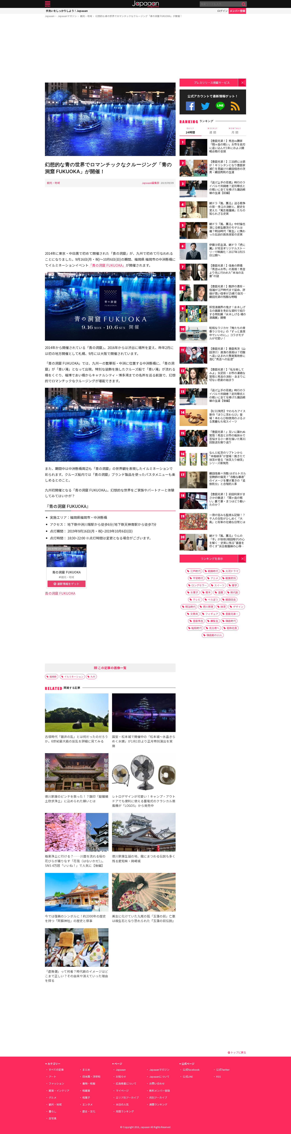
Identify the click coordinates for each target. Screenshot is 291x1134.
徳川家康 (208, 606)
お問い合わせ (157, 1083)
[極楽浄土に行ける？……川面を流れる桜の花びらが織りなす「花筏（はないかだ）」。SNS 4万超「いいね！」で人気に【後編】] (76, 833)
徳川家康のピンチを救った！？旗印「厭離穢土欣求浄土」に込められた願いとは (76, 798)
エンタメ (87, 1104)
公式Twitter (205, 106)
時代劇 (234, 592)
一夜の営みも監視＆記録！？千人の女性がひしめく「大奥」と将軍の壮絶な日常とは (227, 518)
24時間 (190, 130)
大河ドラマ (231, 571)
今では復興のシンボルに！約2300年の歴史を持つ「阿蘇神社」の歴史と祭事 (75, 918)
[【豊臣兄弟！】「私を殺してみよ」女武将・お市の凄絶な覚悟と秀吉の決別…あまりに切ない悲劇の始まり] (193, 377)
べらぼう (213, 599)
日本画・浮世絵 (91, 1076)
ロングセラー (199, 585)
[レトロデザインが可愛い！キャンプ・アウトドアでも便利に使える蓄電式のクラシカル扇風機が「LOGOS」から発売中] (144, 773)
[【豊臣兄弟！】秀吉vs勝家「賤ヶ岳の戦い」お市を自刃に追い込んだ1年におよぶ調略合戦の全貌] (193, 148)
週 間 (213, 130)
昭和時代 (196, 628)
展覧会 (214, 621)
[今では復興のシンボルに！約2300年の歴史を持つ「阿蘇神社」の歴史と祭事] (76, 893)
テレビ (197, 599)
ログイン (222, 11)
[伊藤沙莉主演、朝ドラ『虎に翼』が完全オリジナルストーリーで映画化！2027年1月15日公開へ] (193, 252)
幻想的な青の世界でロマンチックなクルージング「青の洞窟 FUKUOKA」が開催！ (138, 16)
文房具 (194, 614)
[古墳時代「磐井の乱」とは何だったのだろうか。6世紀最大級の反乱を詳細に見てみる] (76, 713)
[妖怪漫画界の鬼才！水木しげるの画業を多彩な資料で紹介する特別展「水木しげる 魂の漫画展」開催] (193, 314)
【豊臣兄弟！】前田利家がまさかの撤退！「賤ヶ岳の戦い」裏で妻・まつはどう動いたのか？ (227, 499)
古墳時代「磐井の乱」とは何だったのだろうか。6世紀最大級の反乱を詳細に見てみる (76, 738)
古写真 (52, 1118)
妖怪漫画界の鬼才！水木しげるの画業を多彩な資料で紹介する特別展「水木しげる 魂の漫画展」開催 (227, 312)
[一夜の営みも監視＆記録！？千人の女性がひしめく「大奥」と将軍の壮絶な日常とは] (193, 522)
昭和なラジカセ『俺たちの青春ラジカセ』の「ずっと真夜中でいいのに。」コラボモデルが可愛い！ (227, 333)
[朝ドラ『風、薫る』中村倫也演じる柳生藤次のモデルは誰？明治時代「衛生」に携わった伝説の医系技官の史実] (193, 231)
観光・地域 (86, 16)
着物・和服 (88, 1083)
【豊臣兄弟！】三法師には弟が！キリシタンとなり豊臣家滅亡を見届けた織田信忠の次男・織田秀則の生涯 (227, 166)
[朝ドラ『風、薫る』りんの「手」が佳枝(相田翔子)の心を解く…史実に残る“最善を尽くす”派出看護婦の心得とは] (193, 543)
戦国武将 (230, 578)
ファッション (56, 1083)
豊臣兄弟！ (231, 614)
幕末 (208, 592)
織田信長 (230, 599)
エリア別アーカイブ (127, 1097)
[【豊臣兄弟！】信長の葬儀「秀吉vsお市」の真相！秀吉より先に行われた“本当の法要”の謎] (193, 273)
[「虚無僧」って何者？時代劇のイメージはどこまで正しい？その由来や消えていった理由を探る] (76, 948)
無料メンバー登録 (159, 1090)
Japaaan (145, 4)
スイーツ (219, 585)
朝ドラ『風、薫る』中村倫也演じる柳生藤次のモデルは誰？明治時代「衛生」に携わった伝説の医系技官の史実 (227, 229)
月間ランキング (125, 1111)
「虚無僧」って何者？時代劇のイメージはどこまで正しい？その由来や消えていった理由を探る (76, 976)
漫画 (220, 592)
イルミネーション (73, 676)
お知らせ (121, 1076)
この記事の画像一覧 (111, 667)
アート (52, 1076)
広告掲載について (126, 1083)
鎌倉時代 (230, 621)
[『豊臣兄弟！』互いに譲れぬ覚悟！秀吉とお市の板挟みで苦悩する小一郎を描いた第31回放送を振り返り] (193, 439)
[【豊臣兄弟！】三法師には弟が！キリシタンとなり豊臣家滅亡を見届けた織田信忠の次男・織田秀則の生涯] (193, 169)
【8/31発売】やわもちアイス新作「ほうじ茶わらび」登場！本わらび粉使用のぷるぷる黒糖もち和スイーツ (227, 416)
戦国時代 (213, 571)
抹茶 (223, 606)
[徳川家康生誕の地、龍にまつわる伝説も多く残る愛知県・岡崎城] (144, 833)
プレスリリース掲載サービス (212, 82)
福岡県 (53, 676)
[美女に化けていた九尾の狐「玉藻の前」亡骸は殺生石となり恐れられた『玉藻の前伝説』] (144, 893)
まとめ (86, 1069)
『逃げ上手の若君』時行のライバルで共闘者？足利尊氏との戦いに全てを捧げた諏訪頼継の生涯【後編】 (227, 395)
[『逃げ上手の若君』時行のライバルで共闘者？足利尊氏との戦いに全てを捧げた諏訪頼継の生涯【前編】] (193, 190)
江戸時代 (195, 571)
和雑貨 (86, 1090)
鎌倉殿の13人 (214, 635)
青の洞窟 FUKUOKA (66, 572)
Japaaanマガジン (67, 16)
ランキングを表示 (212, 558)
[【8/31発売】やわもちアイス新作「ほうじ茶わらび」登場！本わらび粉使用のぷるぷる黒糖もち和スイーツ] (193, 418)
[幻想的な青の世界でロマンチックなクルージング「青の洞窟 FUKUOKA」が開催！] (110, 120)
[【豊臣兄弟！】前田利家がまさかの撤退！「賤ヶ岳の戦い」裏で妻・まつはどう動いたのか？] (193, 501)
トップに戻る (238, 1052)
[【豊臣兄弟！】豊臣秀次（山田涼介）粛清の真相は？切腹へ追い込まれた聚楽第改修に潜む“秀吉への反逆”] (193, 356)
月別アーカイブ (158, 1097)
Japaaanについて (159, 1076)
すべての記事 (56, 1069)
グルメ (52, 1097)
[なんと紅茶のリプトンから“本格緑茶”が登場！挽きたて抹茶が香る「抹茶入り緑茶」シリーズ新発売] (193, 460)
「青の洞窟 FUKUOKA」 (107, 265)
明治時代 (190, 606)
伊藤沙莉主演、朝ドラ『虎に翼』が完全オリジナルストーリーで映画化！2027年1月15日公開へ (227, 249)
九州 (92, 676)
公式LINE (220, 106)
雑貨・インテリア (59, 1090)
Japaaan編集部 (150, 183)
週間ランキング (158, 1104)
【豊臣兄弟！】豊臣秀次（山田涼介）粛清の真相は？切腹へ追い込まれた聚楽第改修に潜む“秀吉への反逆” (227, 353)
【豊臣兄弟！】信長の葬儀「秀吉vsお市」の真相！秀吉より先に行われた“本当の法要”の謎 (227, 270)
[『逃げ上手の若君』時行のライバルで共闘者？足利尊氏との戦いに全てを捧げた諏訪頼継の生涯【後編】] (193, 397)
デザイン (238, 606)
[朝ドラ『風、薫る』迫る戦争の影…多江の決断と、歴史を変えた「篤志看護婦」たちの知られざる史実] (193, 210)
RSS (235, 106)
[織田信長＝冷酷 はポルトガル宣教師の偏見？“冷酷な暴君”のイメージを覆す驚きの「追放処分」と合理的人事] (193, 480)
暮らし (52, 1111)
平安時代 (198, 578)
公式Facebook (190, 106)
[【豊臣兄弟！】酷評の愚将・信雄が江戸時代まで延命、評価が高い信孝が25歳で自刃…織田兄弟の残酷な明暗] (193, 293)
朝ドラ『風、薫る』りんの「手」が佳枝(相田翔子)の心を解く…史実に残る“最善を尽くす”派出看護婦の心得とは (227, 542)
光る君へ (214, 628)
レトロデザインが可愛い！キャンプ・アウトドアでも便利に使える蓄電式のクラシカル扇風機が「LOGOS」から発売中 (143, 801)
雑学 (234, 585)
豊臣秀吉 (198, 621)
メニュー (47, 4)
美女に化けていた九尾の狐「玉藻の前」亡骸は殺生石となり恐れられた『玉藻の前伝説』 (143, 918)
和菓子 (86, 1097)
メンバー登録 (237, 11)
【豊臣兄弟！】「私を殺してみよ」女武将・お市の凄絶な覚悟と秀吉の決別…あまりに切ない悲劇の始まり (227, 374)
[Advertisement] (110, 51)
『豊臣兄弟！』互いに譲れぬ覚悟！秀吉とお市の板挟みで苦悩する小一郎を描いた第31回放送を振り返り (227, 437)
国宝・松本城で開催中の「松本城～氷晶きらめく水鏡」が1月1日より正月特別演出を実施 (143, 741)
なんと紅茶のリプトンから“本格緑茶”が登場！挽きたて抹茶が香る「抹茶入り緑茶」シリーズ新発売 (227, 457)
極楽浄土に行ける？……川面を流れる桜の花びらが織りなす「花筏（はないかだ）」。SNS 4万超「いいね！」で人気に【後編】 (75, 860)
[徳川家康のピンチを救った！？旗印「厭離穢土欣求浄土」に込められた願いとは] (76, 773)
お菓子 (194, 592)
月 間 (235, 130)
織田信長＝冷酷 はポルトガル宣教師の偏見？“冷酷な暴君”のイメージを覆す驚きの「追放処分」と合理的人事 (227, 478)
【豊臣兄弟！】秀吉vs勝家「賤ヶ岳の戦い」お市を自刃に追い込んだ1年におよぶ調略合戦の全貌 (227, 146)
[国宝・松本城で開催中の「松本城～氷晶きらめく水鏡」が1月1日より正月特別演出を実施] (144, 713)
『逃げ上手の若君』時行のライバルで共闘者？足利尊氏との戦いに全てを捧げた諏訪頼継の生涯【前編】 (227, 187)
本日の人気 (122, 1104)
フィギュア (211, 614)
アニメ (214, 578)
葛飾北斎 (232, 628)
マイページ (122, 1090)
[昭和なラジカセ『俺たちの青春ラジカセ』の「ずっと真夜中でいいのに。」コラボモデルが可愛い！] (193, 335)
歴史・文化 (88, 1111)
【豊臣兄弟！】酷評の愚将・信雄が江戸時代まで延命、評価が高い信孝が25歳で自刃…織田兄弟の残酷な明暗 (227, 291)
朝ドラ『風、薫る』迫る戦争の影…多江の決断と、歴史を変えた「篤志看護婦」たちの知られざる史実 (227, 208)
